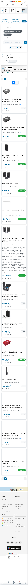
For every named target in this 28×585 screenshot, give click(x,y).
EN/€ (26, 5)
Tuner (16, 528)
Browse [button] (8, 583)
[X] (16, 542)
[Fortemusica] (9, 557)
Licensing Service (19, 504)
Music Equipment (8, 525)
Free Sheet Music (8, 518)
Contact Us (4, 502)
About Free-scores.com (7, 499)
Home (3, 583)
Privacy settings (6, 511)
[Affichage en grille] (13, 82)
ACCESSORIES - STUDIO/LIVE (13, 31)
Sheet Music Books (8, 520)
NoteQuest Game (19, 524)
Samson (8, 34)
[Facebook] (8, 542)
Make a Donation (18, 508)
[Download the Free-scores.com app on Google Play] (14, 548)
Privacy (4, 508)
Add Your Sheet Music (20, 502)
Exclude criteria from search (13, 37)
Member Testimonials (7, 504)
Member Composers (19, 499)
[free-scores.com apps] (2, 10)
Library (14, 583)
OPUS (19, 583)
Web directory (18, 531)
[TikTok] (20, 542)
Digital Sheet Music (8, 522)
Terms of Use (5, 506)
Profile (25, 583)
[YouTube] (12, 542)
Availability (4, 60)
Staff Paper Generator (20, 526)
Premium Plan (18, 506)
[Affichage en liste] (16, 82)
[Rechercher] (21, 4)
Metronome (17, 522)
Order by (4, 56)
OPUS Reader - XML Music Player (19, 519)
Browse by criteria (15, 47)
